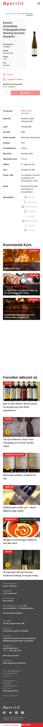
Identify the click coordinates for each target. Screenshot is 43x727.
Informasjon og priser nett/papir (16, 631)
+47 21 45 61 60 (15, 651)
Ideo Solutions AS (16, 720)
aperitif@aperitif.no (11, 648)
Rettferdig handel (31, 207)
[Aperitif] (13, 4)
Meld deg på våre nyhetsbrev (14, 663)
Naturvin (32, 226)
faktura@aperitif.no (11, 691)
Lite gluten (32, 211)
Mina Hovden (8, 601)
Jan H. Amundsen (10, 593)
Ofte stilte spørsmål (11, 656)
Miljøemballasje (32, 221)
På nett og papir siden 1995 (13, 623)
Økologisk (31, 197)
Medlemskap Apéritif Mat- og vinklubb (18, 641)
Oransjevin (32, 230)
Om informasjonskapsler (13, 613)
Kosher (31, 216)
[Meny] (39, 3)
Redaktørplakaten (26, 608)
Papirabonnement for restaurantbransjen (19, 638)
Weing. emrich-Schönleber (26, 112)
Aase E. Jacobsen (10, 586)
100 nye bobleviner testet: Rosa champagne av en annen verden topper (18, 442)
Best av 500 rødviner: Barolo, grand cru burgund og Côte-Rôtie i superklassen (20, 407)
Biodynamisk (32, 202)
